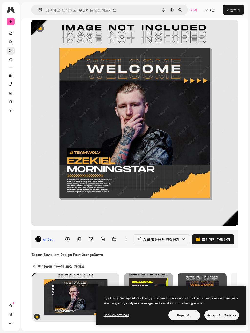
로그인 (210, 9)
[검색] (11, 42)
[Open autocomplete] (38, 10)
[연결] (11, 306)
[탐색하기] (11, 59)
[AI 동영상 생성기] (11, 102)
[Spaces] (11, 84)
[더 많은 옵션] (126, 239)
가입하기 (233, 9)
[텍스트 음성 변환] (11, 110)
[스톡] (11, 51)
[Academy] (11, 314)
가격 (193, 9)
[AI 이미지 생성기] (11, 93)
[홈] (11, 33)
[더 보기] (11, 323)
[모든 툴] (11, 75)
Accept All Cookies (221, 315)
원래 (59, 28)
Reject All (184, 315)
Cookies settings (116, 315)
